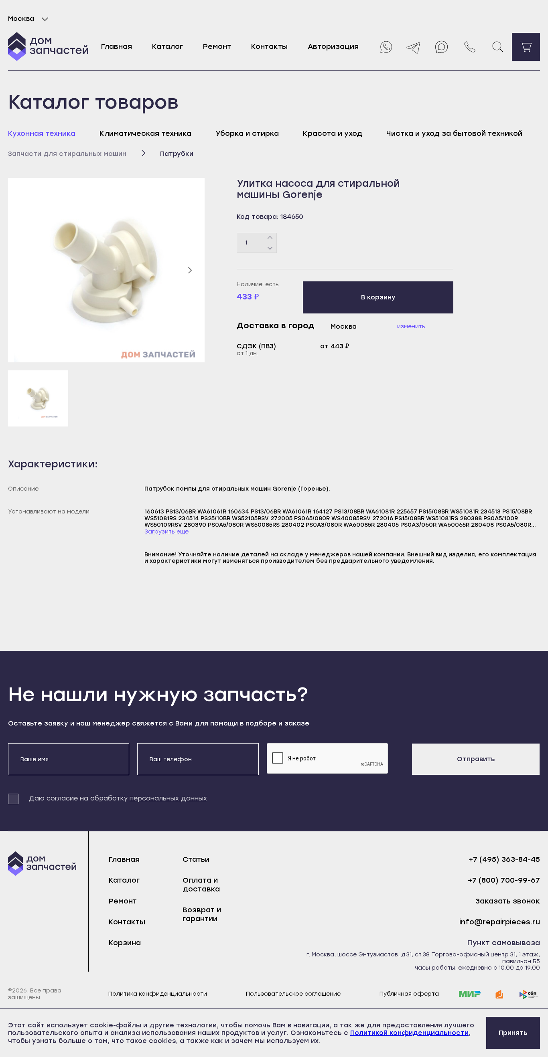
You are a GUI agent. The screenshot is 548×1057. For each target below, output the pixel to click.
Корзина (125, 942)
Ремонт (217, 46)
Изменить (411, 326)
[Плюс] (270, 238)
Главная (116, 46)
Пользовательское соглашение (293, 994)
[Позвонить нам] (470, 47)
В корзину (378, 297)
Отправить (476, 759)
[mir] (470, 994)
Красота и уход (332, 133)
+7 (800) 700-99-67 (504, 880)
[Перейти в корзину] (526, 47)
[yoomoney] (499, 994)
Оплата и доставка (201, 884)
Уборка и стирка (247, 133)
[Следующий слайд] (190, 270)
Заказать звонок (507, 901)
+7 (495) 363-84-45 (504, 859)
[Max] (442, 47)
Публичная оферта (409, 994)
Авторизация (333, 46)
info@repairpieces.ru (499, 922)
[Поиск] (498, 47)
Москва (21, 18)
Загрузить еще (166, 532)
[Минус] (270, 248)
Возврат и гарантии (202, 914)
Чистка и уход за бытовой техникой (454, 133)
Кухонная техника (41, 133)
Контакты (269, 46)
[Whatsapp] (385, 47)
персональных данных (168, 798)
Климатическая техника (145, 133)
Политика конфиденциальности (157, 994)
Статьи (196, 859)
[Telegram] (414, 47)
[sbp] (529, 994)
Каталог (167, 46)
